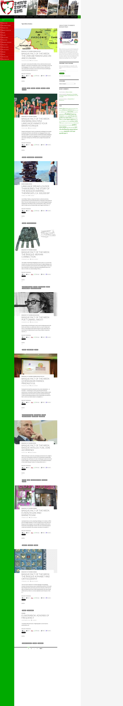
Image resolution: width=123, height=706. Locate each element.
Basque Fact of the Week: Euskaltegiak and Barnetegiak (36, 512)
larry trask (61, 121)
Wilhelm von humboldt (36, 288)
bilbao (64, 110)
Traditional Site (59, 16)
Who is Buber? (22, 16)
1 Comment (32, 195)
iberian (48, 286)
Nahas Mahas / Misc (5, 59)
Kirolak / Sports (5, 37)
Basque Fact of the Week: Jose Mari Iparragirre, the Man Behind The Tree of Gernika (68, 95)
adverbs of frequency (27, 643)
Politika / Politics (5, 49)
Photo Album (42, 16)
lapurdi (76, 119)
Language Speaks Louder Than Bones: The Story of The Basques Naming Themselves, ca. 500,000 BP (36, 189)
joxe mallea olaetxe (32, 223)
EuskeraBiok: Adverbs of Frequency (35, 616)
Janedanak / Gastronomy (7, 42)
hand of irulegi (42, 286)
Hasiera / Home (4, 23)
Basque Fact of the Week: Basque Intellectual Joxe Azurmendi (36, 447)
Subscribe (61, 73)
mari (66, 121)
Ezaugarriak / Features (6, 25)
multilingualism (38, 157)
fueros (67, 116)
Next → (41, 648)
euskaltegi (30, 545)
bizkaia (70, 110)
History (39, 51)
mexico (68, 121)
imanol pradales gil (27, 416)
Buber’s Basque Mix (50, 16)
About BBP (16, 16)
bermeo (60, 110)
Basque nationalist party (28, 414)
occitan (24, 89)
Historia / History (5, 47)
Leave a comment (34, 60)
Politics (42, 376)
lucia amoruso (31, 157)
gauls (48, 88)
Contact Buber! (74, 16)
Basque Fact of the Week (27, 51)
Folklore (4, 35)
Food (65, 116)
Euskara (35, 51)
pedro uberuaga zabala (70, 127)
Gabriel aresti (30, 349)
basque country (68, 108)
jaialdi (63, 119)
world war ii (63, 133)
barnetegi (25, 545)
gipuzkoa (75, 116)
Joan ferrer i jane (26, 288)
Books (34, 315)
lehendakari (42, 416)
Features (36, 16)
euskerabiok (40, 643)
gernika (70, 116)
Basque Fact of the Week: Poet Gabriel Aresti (36, 318)
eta (77, 111)
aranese (24, 88)
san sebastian (61, 131)
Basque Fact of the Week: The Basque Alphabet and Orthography (36, 576)
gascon (38, 88)
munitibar (72, 121)
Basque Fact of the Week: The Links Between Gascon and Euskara (36, 55)
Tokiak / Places (4, 44)
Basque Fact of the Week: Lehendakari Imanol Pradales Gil (36, 381)
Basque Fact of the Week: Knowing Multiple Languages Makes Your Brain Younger (36, 122)
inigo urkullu (35, 416)
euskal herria (62, 114)
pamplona (70, 125)
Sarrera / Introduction (6, 30)
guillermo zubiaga (74, 117)
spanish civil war (69, 131)
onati (68, 125)
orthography (30, 610)
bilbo (67, 110)
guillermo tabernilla (65, 118)
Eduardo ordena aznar (27, 286)
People (37, 315)
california (62, 111)
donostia (70, 112)
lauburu (64, 121)
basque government (74, 108)
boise (73, 110)
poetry (36, 349)
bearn (29, 88)
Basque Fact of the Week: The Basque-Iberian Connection (36, 254)
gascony (43, 88)
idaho (60, 119)
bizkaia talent (37, 414)
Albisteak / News (5, 56)
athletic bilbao (62, 108)
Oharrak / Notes (5, 27)
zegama (24, 481)
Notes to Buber (30, 16)
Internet (3, 54)
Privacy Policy (66, 16)
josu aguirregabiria (69, 119)
